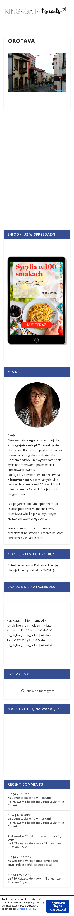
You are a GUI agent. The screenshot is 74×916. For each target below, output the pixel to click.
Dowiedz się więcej (26, 908)
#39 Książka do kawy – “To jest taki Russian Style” (35, 845)
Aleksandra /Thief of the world (30, 836)
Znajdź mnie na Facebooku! (32, 587)
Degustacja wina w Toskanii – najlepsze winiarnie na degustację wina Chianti (36, 801)
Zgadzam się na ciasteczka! (58, 906)
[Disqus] (37, 174)
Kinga (12, 794)
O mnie (44, 533)
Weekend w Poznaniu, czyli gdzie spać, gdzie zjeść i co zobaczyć (33, 862)
